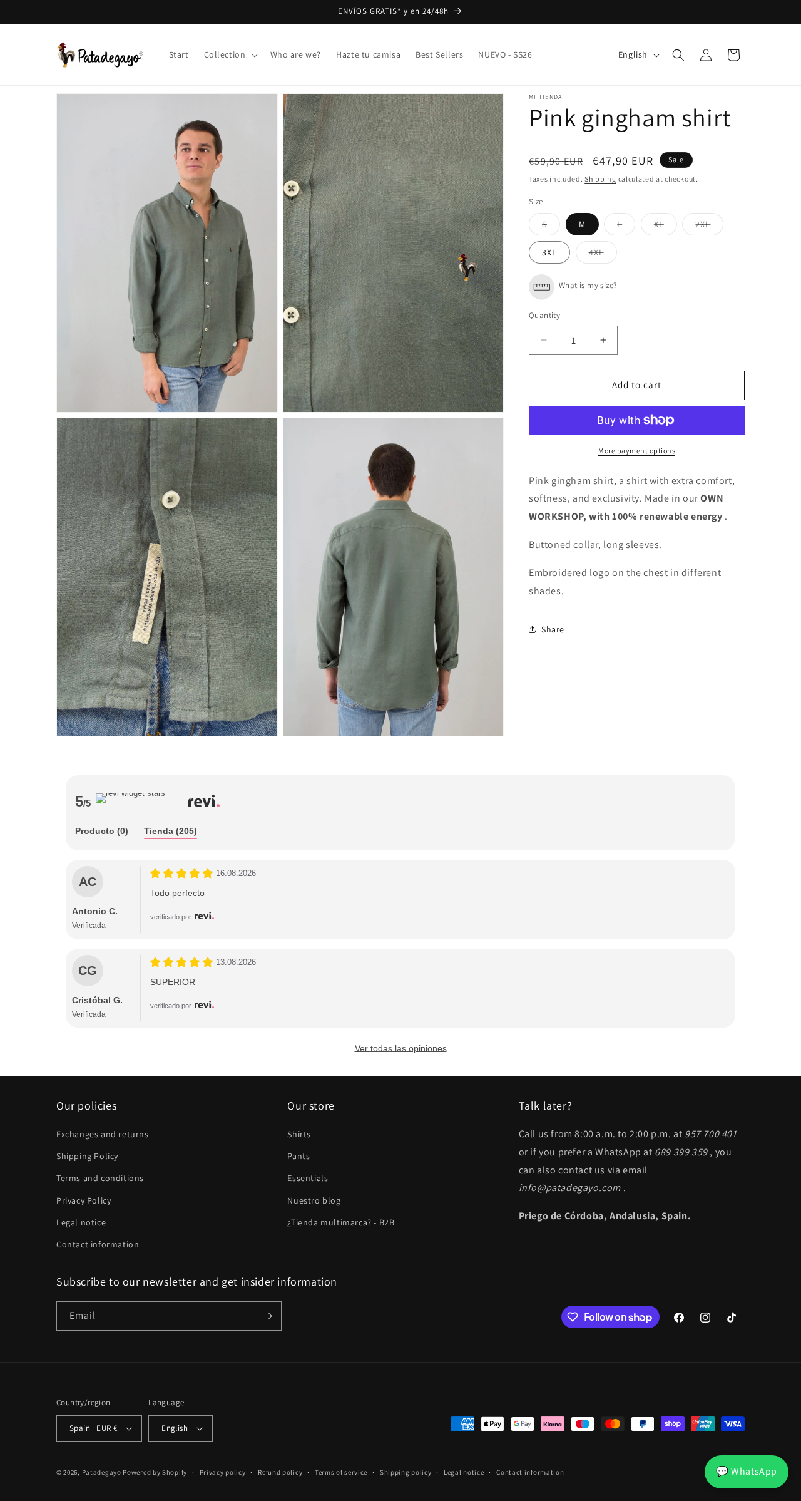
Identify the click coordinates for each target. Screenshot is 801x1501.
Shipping (600, 178)
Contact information (97, 1244)
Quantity (544, 315)
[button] (229, 54)
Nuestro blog (313, 1200)
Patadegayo (101, 1472)
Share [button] (552, 629)
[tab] (101, 831)
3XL (549, 252)
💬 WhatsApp (746, 1471)
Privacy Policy (83, 1200)
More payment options (636, 450)
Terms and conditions (100, 1178)
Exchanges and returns (102, 1134)
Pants (298, 1156)
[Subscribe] (267, 1316)
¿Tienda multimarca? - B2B (340, 1222)
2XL (709, 226)
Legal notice (81, 1222)
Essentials (307, 1178)
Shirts (299, 1134)
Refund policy (280, 1472)
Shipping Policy (87, 1156)
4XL (603, 255)
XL (665, 226)
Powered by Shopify (155, 1472)
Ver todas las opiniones (401, 1048)
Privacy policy (223, 1472)
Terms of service (341, 1472)
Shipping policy (406, 1472)
